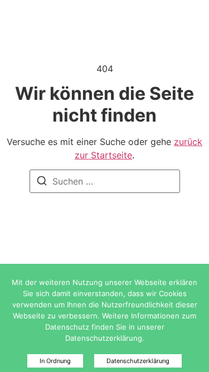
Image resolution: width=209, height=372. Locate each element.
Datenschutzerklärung (137, 361)
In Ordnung (55, 361)
